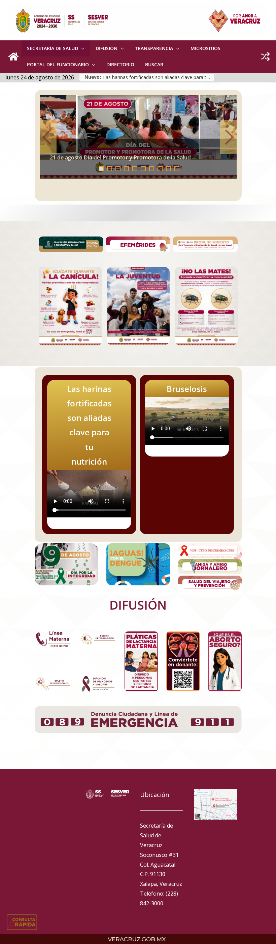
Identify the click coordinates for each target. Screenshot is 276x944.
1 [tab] (101, 168)
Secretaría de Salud (52, 48)
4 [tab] (126, 168)
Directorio (120, 64)
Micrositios (205, 48)
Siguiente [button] (228, 137)
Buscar (154, 64)
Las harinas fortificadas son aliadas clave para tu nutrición (158, 77)
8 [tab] (160, 168)
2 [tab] (109, 168)
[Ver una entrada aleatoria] (265, 56)
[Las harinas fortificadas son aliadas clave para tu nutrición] (138, 137)
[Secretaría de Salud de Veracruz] (13, 56)
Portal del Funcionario (58, 64)
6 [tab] (143, 168)
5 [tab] (134, 168)
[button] (81, 48)
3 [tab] (117, 168)
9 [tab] (168, 168)
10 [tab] (178, 169)
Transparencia (154, 48)
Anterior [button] (48, 137)
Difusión (106, 48)
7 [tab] (151, 168)
